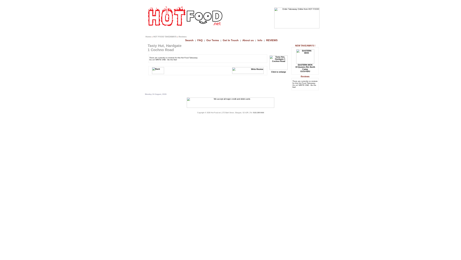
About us (248, 40)
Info (260, 40)
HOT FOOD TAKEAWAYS (164, 37)
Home (148, 37)
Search (189, 40)
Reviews (183, 37)
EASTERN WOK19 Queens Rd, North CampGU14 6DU (305, 68)
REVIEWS (272, 40)
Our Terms (212, 40)
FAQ (200, 40)
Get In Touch (231, 40)
